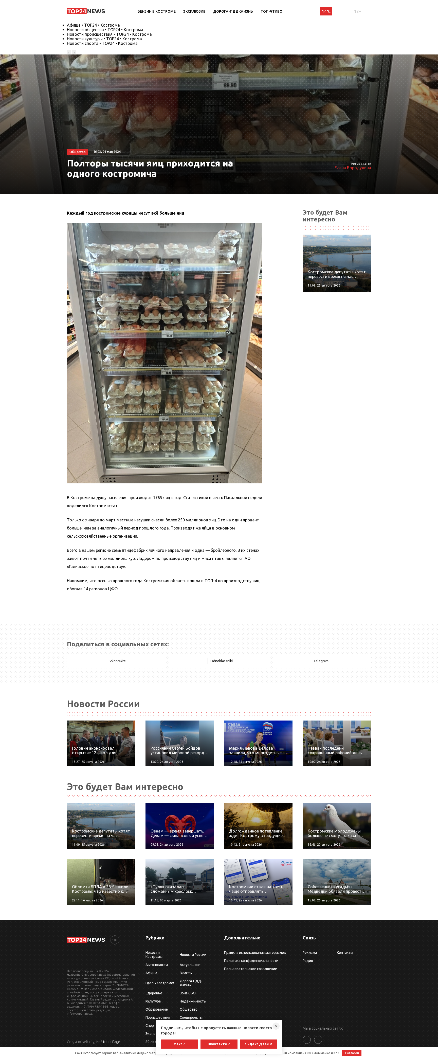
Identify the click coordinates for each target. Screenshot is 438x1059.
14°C (326, 11)
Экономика (154, 1034)
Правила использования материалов (255, 953)
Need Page (111, 1042)
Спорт (150, 1026)
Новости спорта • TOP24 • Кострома (102, 43)
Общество (188, 1009)
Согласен (352, 1053)
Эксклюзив (194, 11)
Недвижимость (193, 1001)
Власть (186, 973)
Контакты (345, 953)
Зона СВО (188, 993)
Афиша (151, 973)
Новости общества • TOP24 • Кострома (105, 29)
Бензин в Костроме (157, 11)
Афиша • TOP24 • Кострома (93, 25)
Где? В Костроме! (159, 983)
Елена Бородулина (353, 167)
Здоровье (153, 993)
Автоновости (156, 965)
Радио (308, 961)
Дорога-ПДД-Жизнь (233, 11)
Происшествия (157, 1017)
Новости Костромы (153, 955)
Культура (153, 1001)
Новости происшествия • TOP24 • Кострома (109, 34)
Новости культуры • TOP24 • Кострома (104, 38)
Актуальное (190, 965)
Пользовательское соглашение (250, 969)
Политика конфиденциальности (251, 961)
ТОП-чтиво (271, 11)
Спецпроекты (191, 1017)
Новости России (193, 955)
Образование (156, 1009)
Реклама (310, 953)
